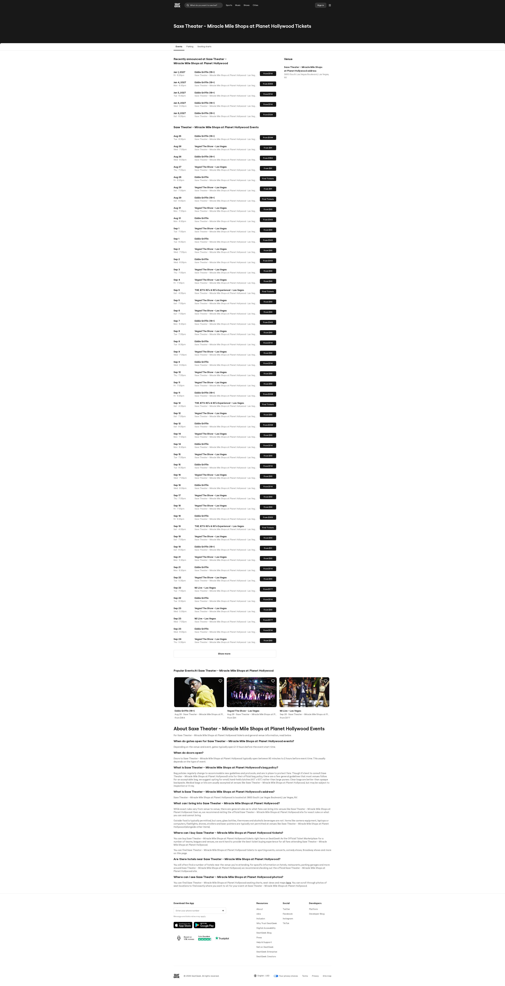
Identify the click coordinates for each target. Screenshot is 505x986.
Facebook (288, 913)
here (288, 882)
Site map (327, 976)
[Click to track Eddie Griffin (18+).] (220, 681)
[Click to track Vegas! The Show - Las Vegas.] (273, 681)
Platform (313, 909)
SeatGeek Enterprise (266, 951)
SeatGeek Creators (266, 956)
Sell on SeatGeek (264, 947)
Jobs (258, 913)
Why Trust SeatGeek (266, 923)
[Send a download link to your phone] (223, 911)
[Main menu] (329, 5)
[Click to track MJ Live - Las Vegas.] (325, 681)
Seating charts (204, 46)
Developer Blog (316, 913)
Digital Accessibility (266, 928)
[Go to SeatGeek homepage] (177, 5)
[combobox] (203, 5)
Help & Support (264, 942)
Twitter (286, 909)
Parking (189, 46)
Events (179, 46)
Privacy (315, 976)
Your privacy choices (288, 976)
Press (259, 937)
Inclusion (260, 918)
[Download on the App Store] (183, 925)
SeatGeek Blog (264, 932)
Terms (305, 976)
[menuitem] (229, 5)
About (259, 909)
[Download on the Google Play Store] (204, 925)
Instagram (288, 918)
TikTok (286, 923)
